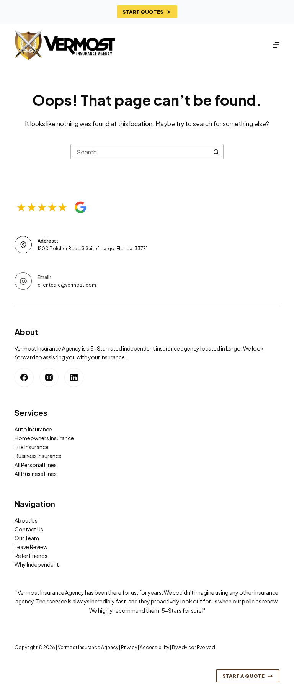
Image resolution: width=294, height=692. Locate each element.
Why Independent (37, 564)
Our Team (27, 538)
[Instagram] (49, 377)
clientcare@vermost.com (67, 285)
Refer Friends (31, 555)
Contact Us (29, 529)
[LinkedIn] (73, 377)
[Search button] (216, 151)
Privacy (129, 647)
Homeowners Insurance (44, 438)
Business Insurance (38, 455)
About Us (26, 520)
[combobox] (140, 151)
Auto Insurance (33, 429)
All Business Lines (36, 473)
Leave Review (31, 546)
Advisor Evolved (196, 647)
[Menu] (276, 44)
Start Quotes (142, 12)
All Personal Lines (36, 464)
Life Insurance (32, 446)
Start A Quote (243, 676)
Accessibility (154, 647)
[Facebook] (24, 377)
